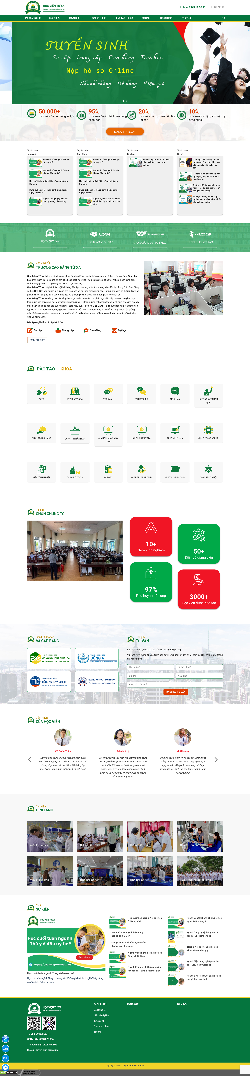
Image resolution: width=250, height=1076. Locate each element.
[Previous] (8, 56)
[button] (29, 745)
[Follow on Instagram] (215, 7)
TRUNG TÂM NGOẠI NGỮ (100, 228)
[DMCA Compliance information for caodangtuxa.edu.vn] (29, 1058)
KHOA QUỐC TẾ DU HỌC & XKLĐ (150, 229)
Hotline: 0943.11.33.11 (192, 7)
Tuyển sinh (75, 18)
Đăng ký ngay (125, 117)
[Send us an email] (223, 7)
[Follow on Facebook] (212, 7)
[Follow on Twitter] (219, 7)
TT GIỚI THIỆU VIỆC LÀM (200, 228)
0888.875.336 (46, 1025)
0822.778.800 (50, 1031)
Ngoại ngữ (166, 18)
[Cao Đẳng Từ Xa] (53, 7)
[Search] (224, 18)
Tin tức (186, 18)
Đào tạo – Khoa (124, 18)
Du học (146, 18)
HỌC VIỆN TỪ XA (50, 227)
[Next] (241, 56)
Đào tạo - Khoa (101, 1012)
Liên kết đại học (102, 1001)
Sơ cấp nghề (98, 18)
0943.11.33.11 (43, 1020)
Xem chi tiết (37, 326)
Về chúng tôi (100, 996)
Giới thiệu (54, 18)
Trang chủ (35, 18)
